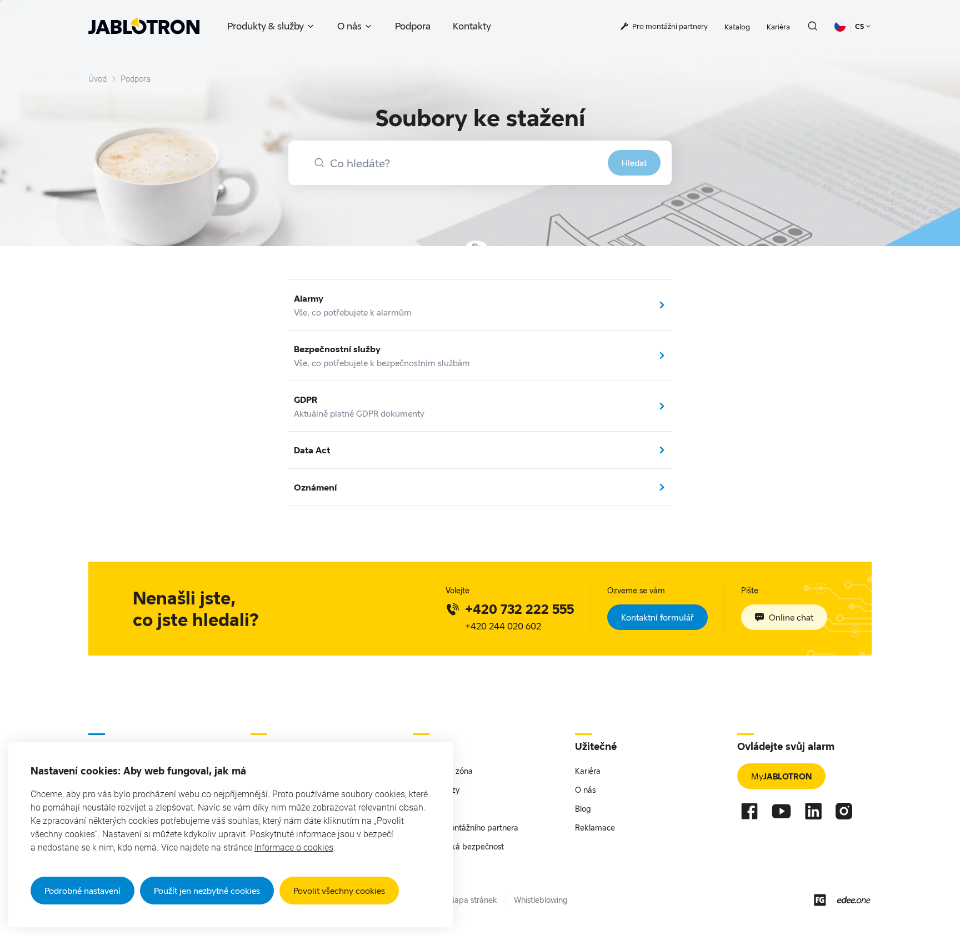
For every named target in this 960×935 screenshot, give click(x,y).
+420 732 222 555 (519, 609)
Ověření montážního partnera (465, 827)
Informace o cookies (293, 847)
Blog (583, 808)
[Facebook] (749, 811)
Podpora (413, 26)
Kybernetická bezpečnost (458, 846)
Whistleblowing (541, 899)
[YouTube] (781, 811)
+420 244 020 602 (503, 626)
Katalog (737, 26)
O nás (349, 26)
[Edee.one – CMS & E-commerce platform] (854, 899)
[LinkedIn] (813, 811)
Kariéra (778, 26)
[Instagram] (844, 811)
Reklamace (595, 827)
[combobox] (480, 163)
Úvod (97, 79)
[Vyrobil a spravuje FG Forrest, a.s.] (820, 900)
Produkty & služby (265, 26)
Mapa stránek (472, 899)
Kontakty (472, 26)
